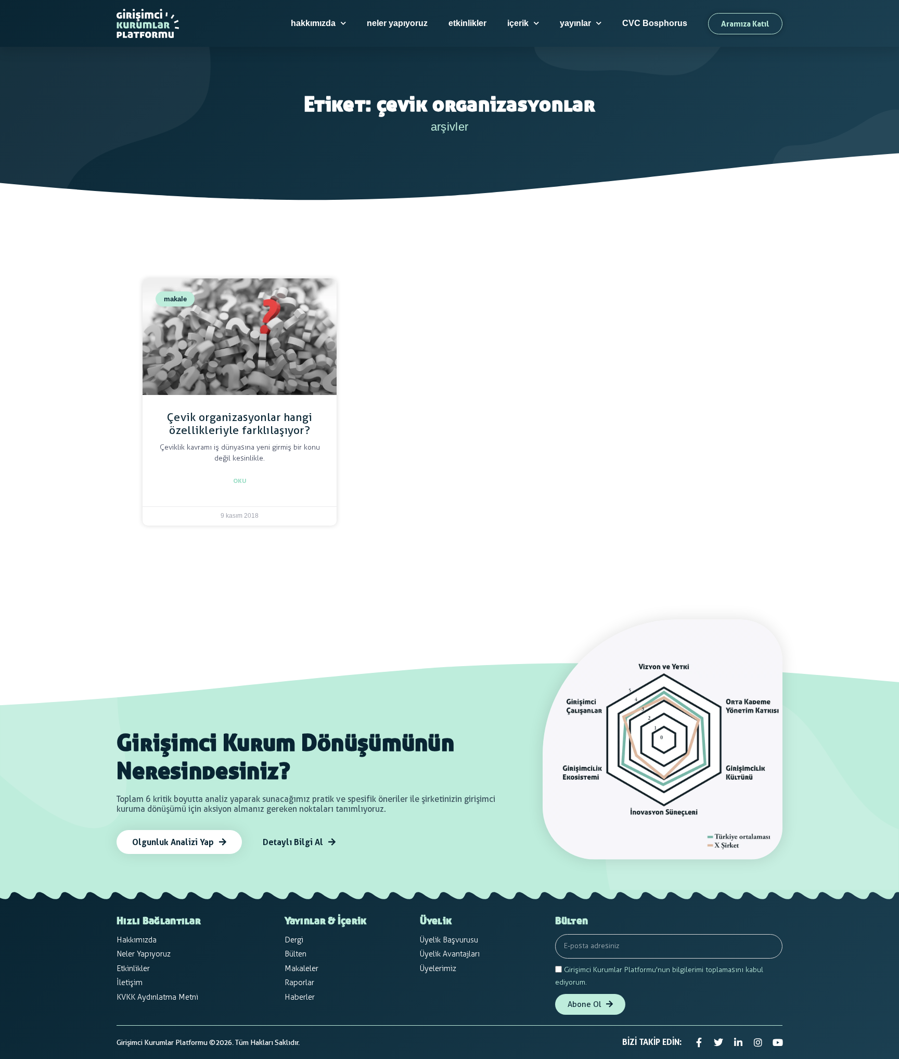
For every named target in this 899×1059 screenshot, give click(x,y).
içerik (518, 23)
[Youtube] (777, 1042)
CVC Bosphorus (654, 23)
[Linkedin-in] (738, 1042)
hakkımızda (313, 23)
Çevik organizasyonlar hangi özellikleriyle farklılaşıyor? (239, 424)
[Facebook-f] (698, 1042)
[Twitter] (718, 1042)
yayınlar (575, 23)
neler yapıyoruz (397, 23)
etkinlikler (467, 23)
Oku (240, 480)
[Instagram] (758, 1042)
